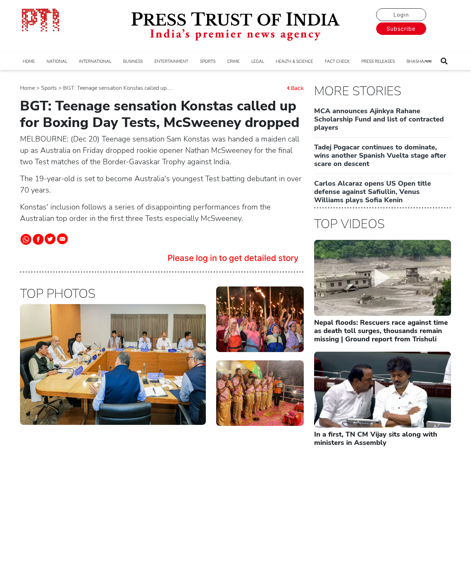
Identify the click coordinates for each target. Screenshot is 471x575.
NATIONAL (57, 61)
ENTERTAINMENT (171, 61)
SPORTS (208, 61)
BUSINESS (133, 61)
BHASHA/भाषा (419, 61)
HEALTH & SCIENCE (294, 61)
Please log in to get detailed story (233, 258)
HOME (29, 61)
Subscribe (401, 28)
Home (27, 88)
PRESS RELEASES (378, 61)
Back (297, 88)
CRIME (233, 61)
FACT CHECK (337, 61)
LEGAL (257, 61)
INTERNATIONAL (95, 61)
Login (401, 15)
